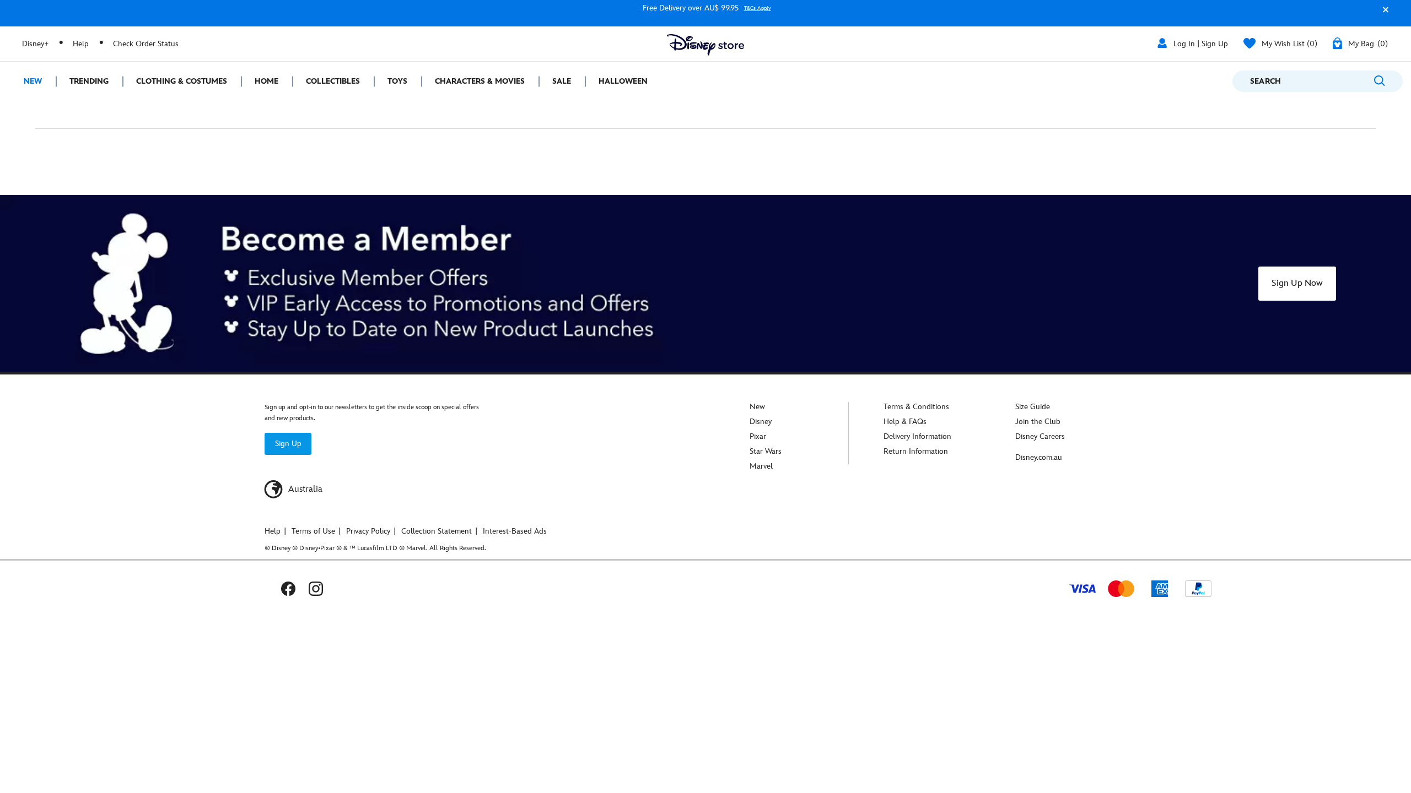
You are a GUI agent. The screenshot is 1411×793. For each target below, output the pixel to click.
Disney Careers (1040, 436)
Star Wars (766, 451)
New (757, 406)
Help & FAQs (905, 421)
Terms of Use (313, 531)
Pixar (758, 436)
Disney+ (35, 43)
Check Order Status (146, 43)
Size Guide (1032, 406)
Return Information (916, 451)
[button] (1382, 14)
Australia (304, 489)
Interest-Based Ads (515, 531)
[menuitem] (28, 81)
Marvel (761, 466)
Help (81, 43)
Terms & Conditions (916, 406)
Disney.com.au (1038, 457)
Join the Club (1037, 421)
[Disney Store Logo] (705, 45)
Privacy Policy (368, 531)
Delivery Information (917, 436)
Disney (761, 421)
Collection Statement (436, 531)
